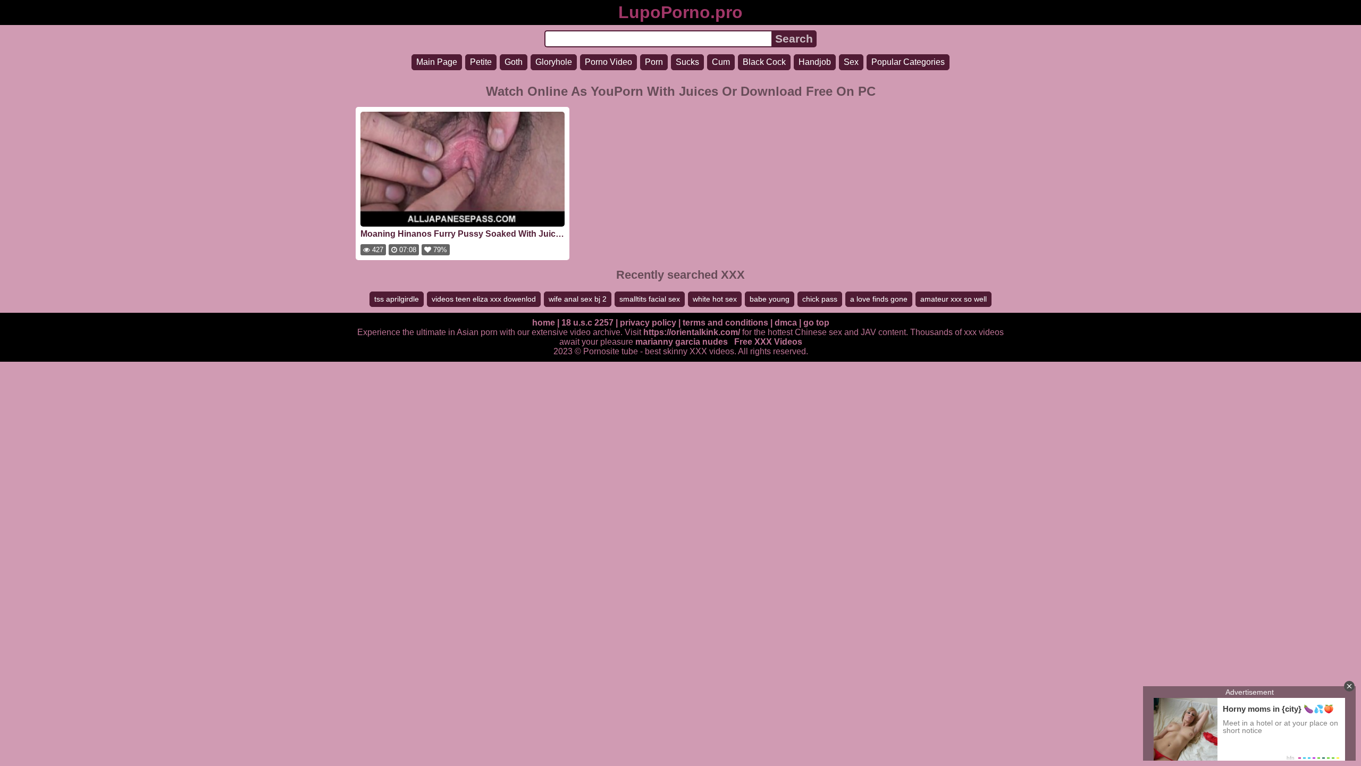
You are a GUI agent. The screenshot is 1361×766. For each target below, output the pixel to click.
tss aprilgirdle (396, 299)
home (543, 322)
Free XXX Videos (768, 341)
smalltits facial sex (649, 299)
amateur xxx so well (953, 299)
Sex (851, 61)
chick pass (819, 299)
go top (816, 322)
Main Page (436, 61)
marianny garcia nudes (681, 341)
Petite (481, 61)
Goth (514, 61)
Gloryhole (553, 61)
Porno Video (608, 61)
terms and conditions (725, 322)
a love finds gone (879, 299)
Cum (721, 61)
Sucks (687, 61)
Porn (654, 61)
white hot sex (715, 299)
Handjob (815, 61)
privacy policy (648, 322)
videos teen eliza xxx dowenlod (484, 299)
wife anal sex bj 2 (578, 299)
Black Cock (764, 61)
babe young (769, 299)
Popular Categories (908, 61)
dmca (786, 322)
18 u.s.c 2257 (587, 322)
